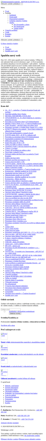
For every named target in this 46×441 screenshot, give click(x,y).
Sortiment (12, 15)
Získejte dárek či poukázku (14, 280)
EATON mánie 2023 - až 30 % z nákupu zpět (20, 135)
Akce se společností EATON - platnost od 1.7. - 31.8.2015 (25, 259)
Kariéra (7, 403)
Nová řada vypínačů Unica (14, 152)
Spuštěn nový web (11, 51)
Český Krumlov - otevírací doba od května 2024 (21, 125)
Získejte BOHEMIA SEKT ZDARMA (18, 276)
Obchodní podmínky (12, 391)
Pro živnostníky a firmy (22, 24)
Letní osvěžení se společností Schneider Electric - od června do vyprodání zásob (23, 264)
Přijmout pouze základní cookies (30, 439)
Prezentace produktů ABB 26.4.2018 (17, 202)
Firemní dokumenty (11, 387)
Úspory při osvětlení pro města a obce (18, 150)
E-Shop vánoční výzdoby (9, 43)
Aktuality (8, 49)
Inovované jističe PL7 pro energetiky (17, 206)
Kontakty (8, 34)
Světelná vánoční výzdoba (18, 21)
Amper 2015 (9, 270)
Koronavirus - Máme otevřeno (15, 179)
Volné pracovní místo (12, 230)
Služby (11, 23)
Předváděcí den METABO (14, 217)
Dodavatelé (13, 17)
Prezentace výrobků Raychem (15, 261)
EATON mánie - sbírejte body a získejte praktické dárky (24, 164)
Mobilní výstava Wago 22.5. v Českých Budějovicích (23, 123)
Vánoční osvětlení (11, 30)
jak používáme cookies (32, 435)
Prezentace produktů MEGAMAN (17, 269)
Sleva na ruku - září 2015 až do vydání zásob (20, 234)
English (7, 36)
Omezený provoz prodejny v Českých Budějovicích (22, 169)
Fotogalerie (9, 399)
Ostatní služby (18, 28)
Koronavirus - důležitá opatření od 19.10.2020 (20, 171)
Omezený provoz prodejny (14, 209)
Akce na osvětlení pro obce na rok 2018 (18, 198)
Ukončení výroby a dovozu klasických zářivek (21, 146)
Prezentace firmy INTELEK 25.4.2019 (18, 190)
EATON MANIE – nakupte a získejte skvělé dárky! (22, 188)
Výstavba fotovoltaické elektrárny (16, 286)
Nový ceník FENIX (12, 228)
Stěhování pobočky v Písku (14, 141)
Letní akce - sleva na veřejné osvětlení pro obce (21, 207)
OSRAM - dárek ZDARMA (14, 242)
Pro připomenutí (10, 284)
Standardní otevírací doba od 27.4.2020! (18, 173)
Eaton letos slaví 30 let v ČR (14, 143)
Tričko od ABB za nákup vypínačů (17, 144)
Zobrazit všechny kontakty (10, 423)
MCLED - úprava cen (12, 246)
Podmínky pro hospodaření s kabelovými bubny (21, 393)
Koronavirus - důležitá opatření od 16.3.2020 (20, 177)
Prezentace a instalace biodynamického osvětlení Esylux (24, 200)
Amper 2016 (9, 227)
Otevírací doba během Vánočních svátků (19, 181)
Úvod (7, 11)
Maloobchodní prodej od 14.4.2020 (17, 175)
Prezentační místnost (12, 397)
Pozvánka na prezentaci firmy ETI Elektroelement (22, 122)
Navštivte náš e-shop (8, 325)
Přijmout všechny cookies (9, 439)
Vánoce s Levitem (11, 148)
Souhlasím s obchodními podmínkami (21, 311)
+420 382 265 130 (23, 415)
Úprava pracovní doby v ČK (14, 162)
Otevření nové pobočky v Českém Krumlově (20, 293)
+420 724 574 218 (27, 419)
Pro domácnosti (19, 26)
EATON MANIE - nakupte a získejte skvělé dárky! (22, 194)
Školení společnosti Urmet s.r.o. (16, 215)
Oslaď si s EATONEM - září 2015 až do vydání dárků (23, 255)
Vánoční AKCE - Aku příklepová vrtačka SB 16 (21, 211)
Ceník (7, 32)
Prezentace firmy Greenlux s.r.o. (16, 221)
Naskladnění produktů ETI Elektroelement (19, 139)
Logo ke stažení (10, 395)
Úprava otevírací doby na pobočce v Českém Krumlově (24, 183)
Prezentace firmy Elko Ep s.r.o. (15, 219)
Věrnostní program (11, 282)
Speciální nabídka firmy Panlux (15, 114)
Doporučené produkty (16, 19)
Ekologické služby (11, 389)
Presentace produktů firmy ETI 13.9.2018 (19, 196)
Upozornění (9, 291)
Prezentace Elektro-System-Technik (17, 267)
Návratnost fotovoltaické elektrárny (17, 288)
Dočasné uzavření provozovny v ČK (17, 160)
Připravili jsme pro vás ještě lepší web (17, 257)
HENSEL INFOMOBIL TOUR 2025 (18, 116)
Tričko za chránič (11, 278)
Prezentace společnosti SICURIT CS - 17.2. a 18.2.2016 (24, 232)
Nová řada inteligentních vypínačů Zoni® (19, 133)
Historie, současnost (12, 386)
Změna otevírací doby (12, 158)
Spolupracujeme (10, 401)
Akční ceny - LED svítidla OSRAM (17, 244)
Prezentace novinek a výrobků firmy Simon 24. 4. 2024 (24, 127)
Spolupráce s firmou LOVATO (15, 290)
